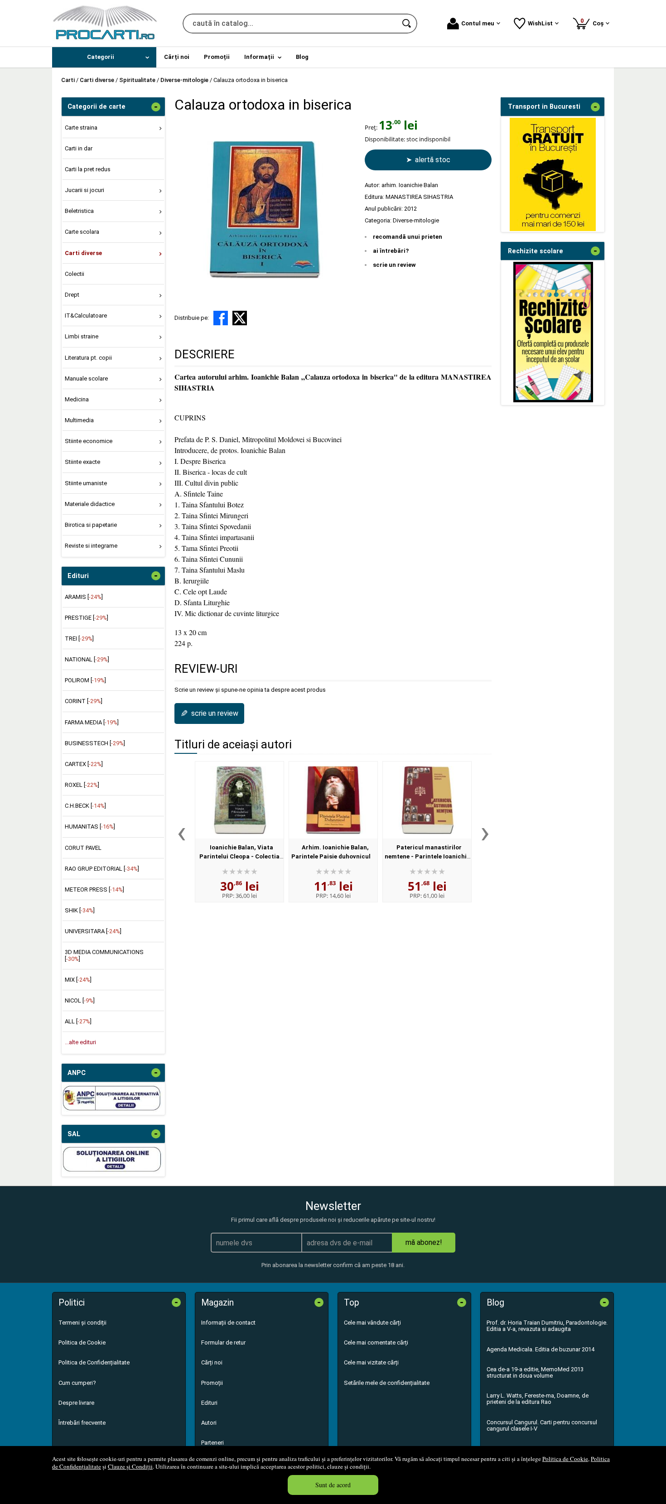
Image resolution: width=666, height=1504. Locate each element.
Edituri (209, 1402)
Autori (209, 1422)
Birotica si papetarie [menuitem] (91, 524)
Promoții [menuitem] (217, 56)
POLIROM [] (85, 680)
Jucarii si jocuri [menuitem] (84, 190)
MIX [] (78, 979)
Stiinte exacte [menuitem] (82, 461)
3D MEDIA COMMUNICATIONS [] (104, 955)
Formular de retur (223, 1342)
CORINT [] (83, 701)
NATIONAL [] (87, 659)
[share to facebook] (220, 318)
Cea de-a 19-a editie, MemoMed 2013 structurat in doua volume (535, 1372)
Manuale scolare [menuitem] (86, 378)
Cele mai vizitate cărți (371, 1362)
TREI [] (79, 638)
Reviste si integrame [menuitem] (91, 545)
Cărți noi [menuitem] (176, 56)
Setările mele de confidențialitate (387, 1382)
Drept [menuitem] (72, 294)
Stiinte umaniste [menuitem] (86, 483)
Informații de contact (228, 1322)
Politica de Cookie (565, 1459)
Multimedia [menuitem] (79, 420)
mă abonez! (423, 1242)
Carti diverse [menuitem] (83, 253)
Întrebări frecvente (82, 1422)
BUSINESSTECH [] (95, 743)
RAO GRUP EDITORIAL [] (102, 868)
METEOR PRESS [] (94, 889)
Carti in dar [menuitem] (78, 148)
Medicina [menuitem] (77, 399)
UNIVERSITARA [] (93, 931)
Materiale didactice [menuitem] (90, 504)
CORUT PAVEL (83, 847)
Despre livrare (76, 1402)
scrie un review (394, 264)
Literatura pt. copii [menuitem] (88, 357)
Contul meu (477, 23)
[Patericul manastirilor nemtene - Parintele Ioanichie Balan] (427, 800)
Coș (593, 22)
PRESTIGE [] (86, 617)
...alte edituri (80, 1042)
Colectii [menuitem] (74, 273)
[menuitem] (104, 57)
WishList (540, 23)
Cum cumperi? (77, 1382)
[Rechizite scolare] (553, 400)
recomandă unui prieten (407, 236)
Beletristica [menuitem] (79, 210)
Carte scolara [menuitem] (82, 231)
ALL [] (78, 1021)
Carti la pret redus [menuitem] (88, 169)
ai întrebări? (391, 250)
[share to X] (239, 318)
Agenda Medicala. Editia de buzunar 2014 (540, 1349)
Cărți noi (211, 1362)
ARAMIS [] (84, 596)
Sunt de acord (333, 1484)
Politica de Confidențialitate (94, 1362)
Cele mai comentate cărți (376, 1342)
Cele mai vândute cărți (372, 1322)
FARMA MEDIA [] (92, 722)
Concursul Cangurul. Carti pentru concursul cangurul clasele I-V (542, 1425)
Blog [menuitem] (302, 56)
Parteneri (212, 1442)
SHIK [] (80, 910)
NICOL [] (80, 1000)
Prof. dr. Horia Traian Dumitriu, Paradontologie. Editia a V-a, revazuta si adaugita (547, 1325)
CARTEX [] (84, 764)
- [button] (156, 106)
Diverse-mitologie (416, 220)
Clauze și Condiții (130, 1466)
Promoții (212, 1382)
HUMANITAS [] (90, 826)
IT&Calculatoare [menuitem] (86, 315)
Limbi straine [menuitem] (81, 336)
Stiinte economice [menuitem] (88, 441)
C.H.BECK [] (85, 805)
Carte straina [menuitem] (81, 127)
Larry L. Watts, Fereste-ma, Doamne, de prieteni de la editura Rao (538, 1398)
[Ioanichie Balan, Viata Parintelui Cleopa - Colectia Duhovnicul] (239, 800)
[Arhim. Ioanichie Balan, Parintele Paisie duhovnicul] (333, 800)
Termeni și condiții (82, 1322)
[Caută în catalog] (407, 24)
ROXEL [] (82, 784)
